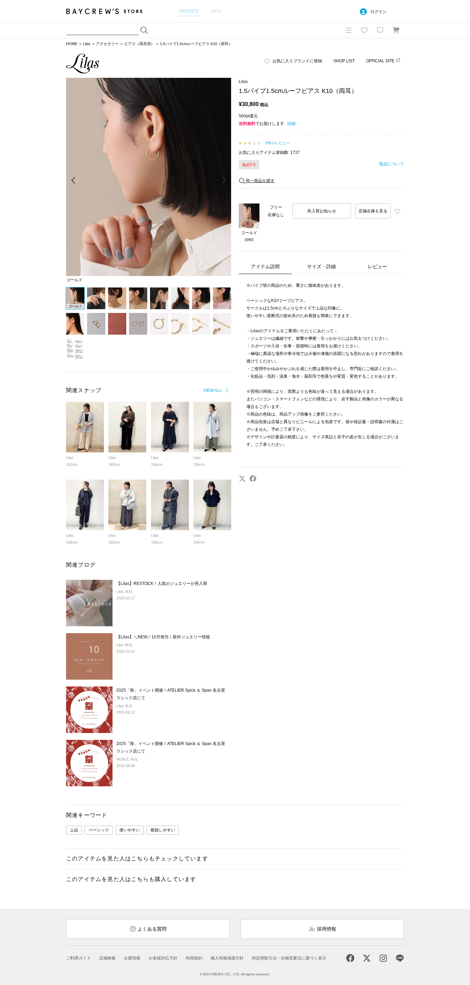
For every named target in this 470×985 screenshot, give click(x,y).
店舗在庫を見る (373, 211)
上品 (74, 830)
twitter (242, 478)
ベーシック (98, 830)
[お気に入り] (364, 30)
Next (223, 180)
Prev (73, 180)
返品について (391, 163)
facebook (252, 478)
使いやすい (129, 830)
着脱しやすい (162, 830)
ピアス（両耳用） (139, 44)
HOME (71, 44)
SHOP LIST (344, 61)
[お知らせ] (380, 30)
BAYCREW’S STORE (109, 11)
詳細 (291, 123)
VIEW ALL (212, 390)
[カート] (396, 30)
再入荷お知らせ (321, 211)
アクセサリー (107, 44)
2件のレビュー (277, 143)
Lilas (86, 44)
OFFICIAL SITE (380, 61)
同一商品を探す (260, 180)
